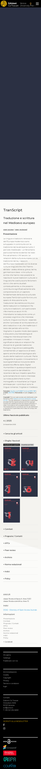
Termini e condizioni (11, 683)
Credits (6, 675)
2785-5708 (11, 392)
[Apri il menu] (37, 3)
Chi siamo (7, 655)
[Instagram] (20, 728)
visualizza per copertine (11, 445)
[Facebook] (20, 725)
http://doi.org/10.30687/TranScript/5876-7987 (23, 391)
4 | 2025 (7, 420)
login (5, 686)
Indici (6, 572)
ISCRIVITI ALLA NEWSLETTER (15, 721)
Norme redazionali (12, 564)
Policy (6, 579)
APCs (6, 543)
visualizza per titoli (27, 445)
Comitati (8, 529)
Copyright (7, 678)
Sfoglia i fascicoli (11, 441)
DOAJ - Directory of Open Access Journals (20, 610)
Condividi (7, 642)
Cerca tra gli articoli (12, 434)
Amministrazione (10, 672)
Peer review (9, 550)
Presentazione (9, 619)
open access (8, 230)
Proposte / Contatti (12, 536)
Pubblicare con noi (10, 661)
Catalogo (6, 658)
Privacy (6, 681)
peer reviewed (21, 230)
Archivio (7, 557)
